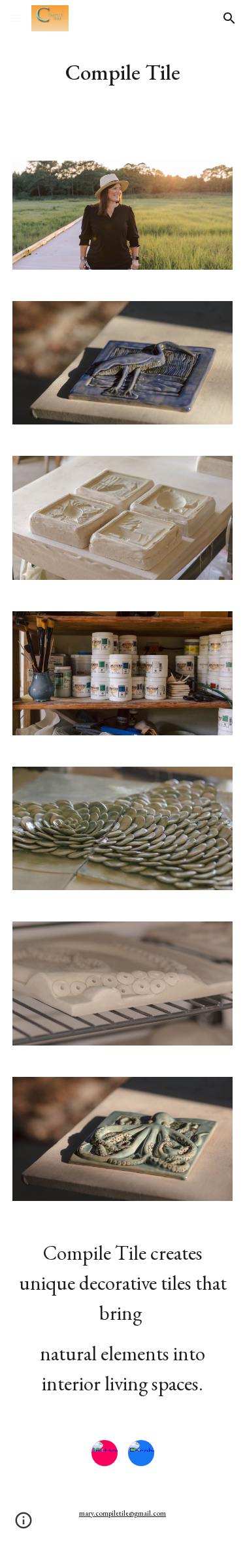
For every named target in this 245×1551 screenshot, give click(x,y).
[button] (15, 18)
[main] (122, 72)
